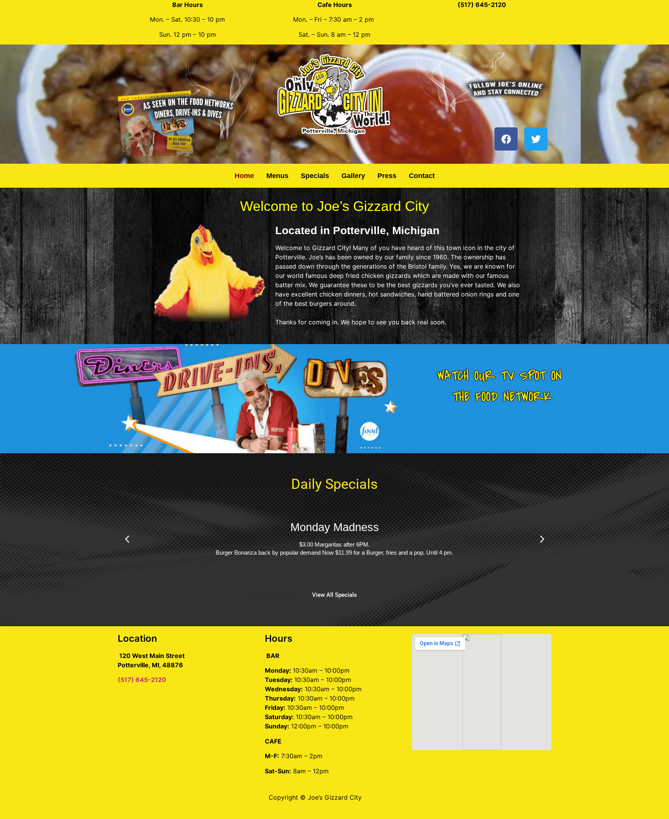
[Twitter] (535, 139)
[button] (127, 539)
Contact (422, 176)
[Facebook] (506, 139)
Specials (315, 176)
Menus (277, 176)
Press (386, 176)
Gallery (353, 176)
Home (244, 176)
